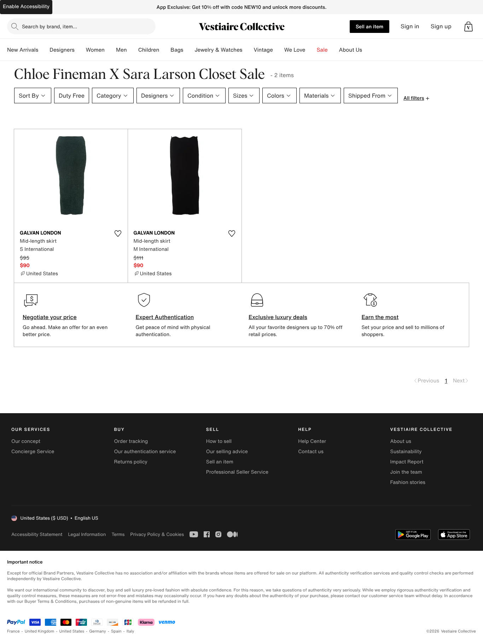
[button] (468, 26)
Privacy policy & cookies (157, 534)
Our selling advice (227, 451)
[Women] (110, 50)
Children (148, 50)
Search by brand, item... (49, 26)
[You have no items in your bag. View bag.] (468, 26)
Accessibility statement (36, 534)
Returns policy (130, 462)
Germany (97, 631)
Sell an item (369, 26)
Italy (130, 631)
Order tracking (131, 441)
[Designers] (80, 50)
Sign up (441, 26)
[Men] (132, 50)
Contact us (311, 451)
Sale (322, 50)
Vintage (263, 50)
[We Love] (311, 50)
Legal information (87, 534)
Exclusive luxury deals (278, 317)
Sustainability (406, 451)
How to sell (219, 441)
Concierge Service (32, 451)
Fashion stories (407, 482)
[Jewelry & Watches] (248, 50)
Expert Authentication (165, 317)
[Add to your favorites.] (118, 233)
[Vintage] (278, 50)
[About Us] (368, 50)
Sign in (410, 26)
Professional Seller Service (237, 472)
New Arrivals (22, 50)
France (13, 631)
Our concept (25, 441)
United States (72, 631)
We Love (294, 50)
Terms (117, 534)
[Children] (165, 50)
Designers (62, 50)
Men (121, 50)
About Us (350, 50)
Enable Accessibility (26, 6)
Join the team (406, 472)
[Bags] (189, 50)
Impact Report (407, 462)
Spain (116, 631)
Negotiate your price (50, 317)
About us (400, 441)
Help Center (312, 441)
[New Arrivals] (44, 50)
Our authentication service (145, 451)
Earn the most (380, 317)
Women (95, 50)
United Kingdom (39, 631)
